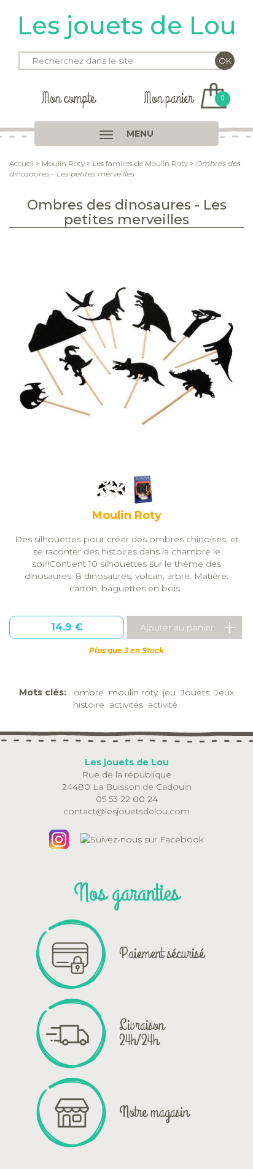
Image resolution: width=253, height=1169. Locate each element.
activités (126, 704)
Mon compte (68, 98)
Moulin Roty (63, 163)
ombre (89, 692)
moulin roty (133, 692)
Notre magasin (154, 1112)
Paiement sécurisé (161, 953)
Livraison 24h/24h (141, 1033)
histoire (88, 704)
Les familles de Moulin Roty (140, 163)
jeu (169, 692)
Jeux (224, 692)
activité (162, 704)
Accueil (21, 163)
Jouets (195, 692)
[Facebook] (142, 838)
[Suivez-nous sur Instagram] (59, 838)
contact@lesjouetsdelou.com (126, 811)
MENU (139, 133)
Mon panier (184, 98)
